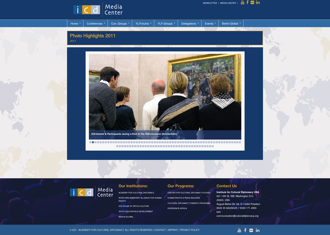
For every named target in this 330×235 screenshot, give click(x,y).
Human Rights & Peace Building (184, 197)
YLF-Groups (165, 23)
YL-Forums (142, 23)
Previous (88, 98)
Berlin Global (126, 216)
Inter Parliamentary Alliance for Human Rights (140, 199)
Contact (160, 230)
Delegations (188, 23)
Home (74, 23)
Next (241, 98)
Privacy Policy (190, 230)
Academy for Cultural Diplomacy (136, 192)
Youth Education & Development (136, 211)
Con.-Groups (119, 23)
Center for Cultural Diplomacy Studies (189, 192)
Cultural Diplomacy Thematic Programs (189, 203)
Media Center (228, 2)
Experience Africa (177, 208)
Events (209, 23)
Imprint (173, 230)
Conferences (94, 23)
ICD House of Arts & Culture (134, 206)
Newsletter (210, 2)
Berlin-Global (230, 23)
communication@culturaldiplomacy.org (237, 215)
